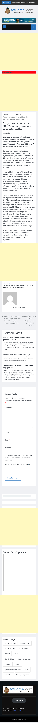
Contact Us (19, 700)
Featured (8, 664)
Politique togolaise (22, 675)
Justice (27, 669)
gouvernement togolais (13, 669)
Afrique (7, 654)
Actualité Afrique (10, 643)
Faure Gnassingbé (24, 659)
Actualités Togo (10, 648)
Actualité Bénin (25, 643)
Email (7, 440)
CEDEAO (16, 654)
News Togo (8, 675)
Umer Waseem (18, 710)
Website (8, 448)
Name (8, 432)
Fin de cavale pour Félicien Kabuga (16, 354)
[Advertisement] (19, 51)
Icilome (24, 719)
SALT (22, 287)
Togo (9, 283)
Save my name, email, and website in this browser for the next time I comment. (18, 457)
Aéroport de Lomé (26, 285)
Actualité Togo (14, 285)
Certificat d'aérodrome (11, 287)
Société (5, 283)
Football (17, 664)
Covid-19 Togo (10, 659)
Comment (9, 407)
